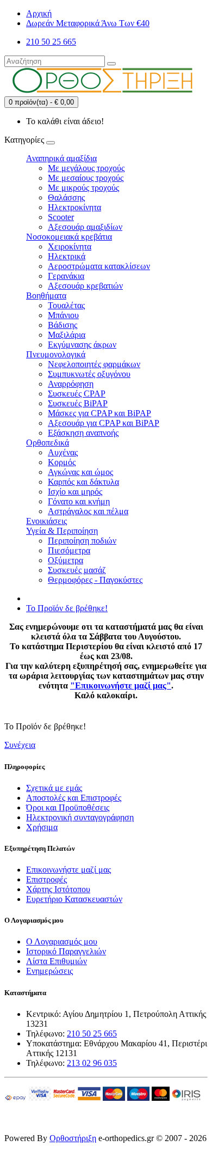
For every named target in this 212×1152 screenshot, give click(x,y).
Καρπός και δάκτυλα (83, 481)
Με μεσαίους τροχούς (85, 177)
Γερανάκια (66, 276)
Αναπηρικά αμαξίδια (61, 158)
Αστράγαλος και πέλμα (88, 511)
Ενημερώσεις (49, 971)
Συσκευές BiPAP (78, 403)
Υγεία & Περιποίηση (62, 530)
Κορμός (62, 462)
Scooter (61, 217)
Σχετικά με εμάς (54, 788)
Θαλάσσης (66, 197)
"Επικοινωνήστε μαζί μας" (120, 685)
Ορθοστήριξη (72, 1138)
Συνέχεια (19, 744)
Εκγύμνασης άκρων (82, 344)
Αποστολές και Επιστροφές (73, 797)
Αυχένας (63, 452)
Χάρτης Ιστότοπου (58, 889)
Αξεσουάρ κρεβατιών (85, 285)
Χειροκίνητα (69, 246)
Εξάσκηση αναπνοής (83, 432)
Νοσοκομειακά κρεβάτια (69, 236)
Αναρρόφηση (70, 383)
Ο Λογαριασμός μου (61, 941)
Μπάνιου (63, 315)
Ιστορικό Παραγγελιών (66, 951)
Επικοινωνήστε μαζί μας (68, 869)
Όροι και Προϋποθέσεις (67, 807)
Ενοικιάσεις (46, 521)
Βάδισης (62, 325)
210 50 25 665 (92, 1033)
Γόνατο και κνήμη (79, 501)
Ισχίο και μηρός (75, 491)
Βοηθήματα (46, 295)
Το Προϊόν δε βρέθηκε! (67, 608)
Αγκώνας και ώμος (80, 472)
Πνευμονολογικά (55, 354)
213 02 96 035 (92, 1063)
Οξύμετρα (65, 560)
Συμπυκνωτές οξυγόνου (89, 374)
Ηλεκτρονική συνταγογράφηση (80, 817)
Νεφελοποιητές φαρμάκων (94, 364)
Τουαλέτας (66, 305)
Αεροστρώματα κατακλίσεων (99, 266)
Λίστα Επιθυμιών (56, 961)
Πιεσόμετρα (69, 550)
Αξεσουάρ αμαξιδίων (85, 226)
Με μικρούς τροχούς (83, 187)
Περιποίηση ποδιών (82, 540)
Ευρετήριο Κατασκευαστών (74, 899)
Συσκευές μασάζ (77, 570)
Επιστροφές (46, 879)
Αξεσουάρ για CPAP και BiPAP (103, 423)
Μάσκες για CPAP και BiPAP (99, 413)
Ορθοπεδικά (47, 442)
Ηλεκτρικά (66, 256)
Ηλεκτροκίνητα (74, 207)
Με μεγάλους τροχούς (86, 168)
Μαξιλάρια (66, 334)
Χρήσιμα (42, 827)
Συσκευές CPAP (76, 393)
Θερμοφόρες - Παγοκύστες (95, 579)
